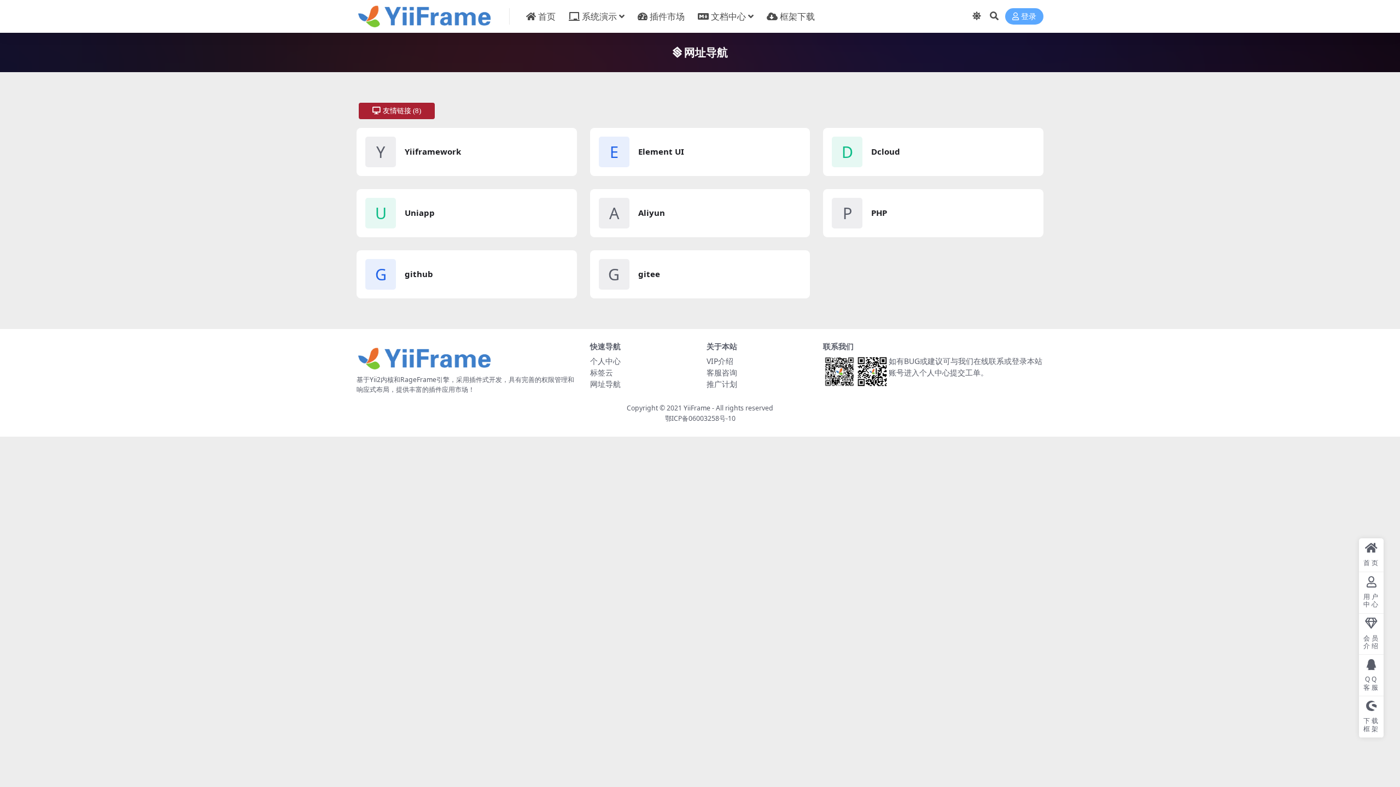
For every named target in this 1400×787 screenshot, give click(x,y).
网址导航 (605, 384)
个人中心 (605, 361)
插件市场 (667, 16)
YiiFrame (697, 408)
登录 (1028, 17)
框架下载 (797, 16)
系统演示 (599, 16)
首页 (547, 16)
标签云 (601, 372)
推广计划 (722, 384)
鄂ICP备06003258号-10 (700, 418)
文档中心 (728, 16)
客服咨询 (722, 372)
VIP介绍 (720, 361)
